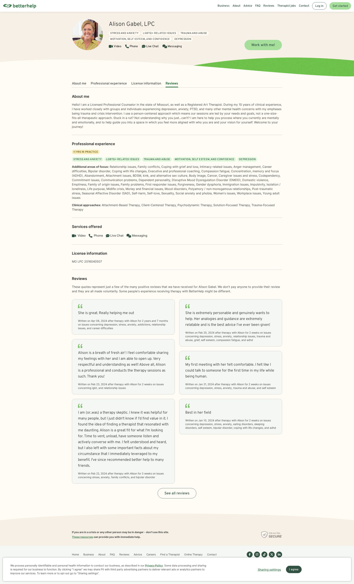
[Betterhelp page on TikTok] (263, 557)
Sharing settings (269, 569)
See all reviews (177, 493)
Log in (319, 6)
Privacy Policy (154, 565)
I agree (294, 569)
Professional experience (109, 84)
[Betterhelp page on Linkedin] (278, 557)
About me (79, 84)
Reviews (172, 84)
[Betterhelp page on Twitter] (271, 557)
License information (146, 84)
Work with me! (263, 45)
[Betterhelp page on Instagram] (256, 557)
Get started (340, 6)
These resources (82, 536)
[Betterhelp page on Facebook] (249, 557)
